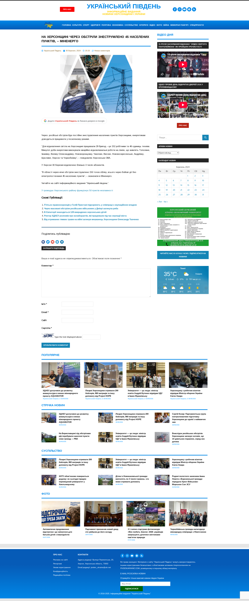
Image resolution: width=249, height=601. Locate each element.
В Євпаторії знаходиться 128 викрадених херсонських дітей (75, 212)
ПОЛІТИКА (106, 25)
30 (196, 194)
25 (159, 194)
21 (181, 190)
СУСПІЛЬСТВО (131, 25)
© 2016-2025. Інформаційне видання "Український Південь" (124, 593)
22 (188, 190)
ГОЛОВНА (66, 25)
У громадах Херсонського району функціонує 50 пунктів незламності (77, 190)
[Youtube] (184, 9)
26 (167, 194)
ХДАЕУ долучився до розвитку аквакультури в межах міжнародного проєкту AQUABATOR (60, 393)
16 (195, 185)
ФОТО (159, 25)
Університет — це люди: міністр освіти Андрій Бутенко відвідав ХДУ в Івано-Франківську (145, 393)
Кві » (166, 201)
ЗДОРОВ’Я (95, 25)
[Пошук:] (179, 137)
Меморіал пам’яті (179, 25)
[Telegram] (189, 9)
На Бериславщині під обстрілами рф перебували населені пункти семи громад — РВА (75, 436)
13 (174, 185)
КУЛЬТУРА (77, 25)
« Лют (159, 201)
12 (167, 185)
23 (196, 190)
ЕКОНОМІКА (117, 25)
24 (203, 190)
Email (45, 312)
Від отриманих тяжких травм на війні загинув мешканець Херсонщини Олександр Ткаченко (91, 219)
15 (188, 185)
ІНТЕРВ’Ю (143, 25)
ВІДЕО (152, 25)
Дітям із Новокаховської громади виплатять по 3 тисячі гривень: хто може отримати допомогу (132, 479)
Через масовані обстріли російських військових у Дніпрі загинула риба (81, 208)
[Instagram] (180, 9)
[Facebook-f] (175, 9)
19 (167, 190)
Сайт (44, 320)
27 (174, 194)
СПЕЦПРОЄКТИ (197, 25)
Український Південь (124, 6)
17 (203, 185)
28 (181, 194)
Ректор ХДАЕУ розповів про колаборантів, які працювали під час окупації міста (85, 216)
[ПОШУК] (205, 137)
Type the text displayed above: (68, 337)
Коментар (47, 265)
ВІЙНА (166, 25)
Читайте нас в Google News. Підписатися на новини (183, 255)
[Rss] (194, 9)
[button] (43, 242)
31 (203, 194)
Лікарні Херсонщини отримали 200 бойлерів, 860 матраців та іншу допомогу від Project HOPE (101, 393)
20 (174, 190)
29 (188, 194)
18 (159, 190)
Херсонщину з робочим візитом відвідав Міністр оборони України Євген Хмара (186, 393)
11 (159, 185)
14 (181, 185)
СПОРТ (86, 25)
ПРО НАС (183, 125)
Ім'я (44, 304)
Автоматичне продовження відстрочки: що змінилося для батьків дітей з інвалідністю (57, 532)
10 (203, 180)
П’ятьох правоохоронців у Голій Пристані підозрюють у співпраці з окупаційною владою (90, 205)
